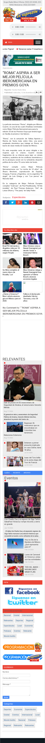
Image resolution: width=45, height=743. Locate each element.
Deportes (19, 620)
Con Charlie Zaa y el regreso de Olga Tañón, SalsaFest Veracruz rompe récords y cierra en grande (22, 521)
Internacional (27, 615)
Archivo (27, 473)
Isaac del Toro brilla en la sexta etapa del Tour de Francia (32, 460)
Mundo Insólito (9, 636)
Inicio (10, 42)
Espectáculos (7, 68)
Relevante (28, 631)
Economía (29, 626)
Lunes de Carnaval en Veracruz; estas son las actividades (32, 557)
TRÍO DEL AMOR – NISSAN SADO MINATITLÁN (32, 569)
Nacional (7, 615)
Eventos (17, 631)
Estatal (16, 615)
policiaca (7, 631)
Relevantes (8, 620)
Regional (29, 620)
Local (20, 626)
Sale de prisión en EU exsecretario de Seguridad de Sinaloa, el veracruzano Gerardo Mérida (22, 405)
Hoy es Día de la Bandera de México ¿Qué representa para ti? (32, 543)
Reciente (16, 473)
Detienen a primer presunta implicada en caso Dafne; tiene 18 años (32, 446)
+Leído (7, 473)
